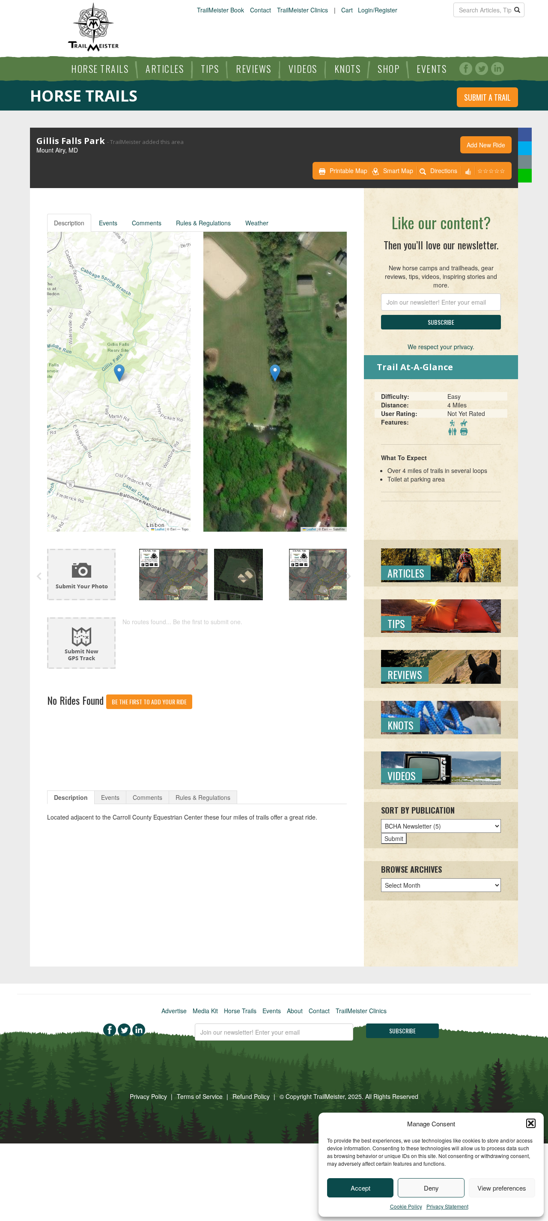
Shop (388, 68)
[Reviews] (441, 665)
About (295, 1010)
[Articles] (441, 564)
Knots (347, 68)
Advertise (174, 1010)
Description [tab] (71, 797)
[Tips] (441, 615)
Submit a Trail (487, 97)
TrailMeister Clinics (302, 10)
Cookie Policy (406, 1206)
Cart (347, 10)
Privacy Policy (148, 1096)
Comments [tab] (147, 797)
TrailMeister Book (220, 10)
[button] (531, 1123)
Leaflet (159, 529)
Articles (165, 68)
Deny (431, 1187)
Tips (210, 68)
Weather (256, 222)
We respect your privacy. (441, 346)
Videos (303, 68)
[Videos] (441, 767)
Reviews (253, 68)
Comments (146, 222)
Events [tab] (110, 797)
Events (432, 68)
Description (69, 222)
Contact (260, 10)
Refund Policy (251, 1096)
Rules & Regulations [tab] (203, 797)
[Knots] (441, 716)
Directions (443, 170)
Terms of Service (200, 1096)
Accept (360, 1187)
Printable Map (348, 170)
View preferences (501, 1187)
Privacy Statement (447, 1206)
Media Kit (205, 1010)
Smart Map (398, 170)
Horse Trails (99, 68)
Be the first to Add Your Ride (149, 701)
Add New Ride (486, 145)
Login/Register (377, 10)
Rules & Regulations (203, 222)
